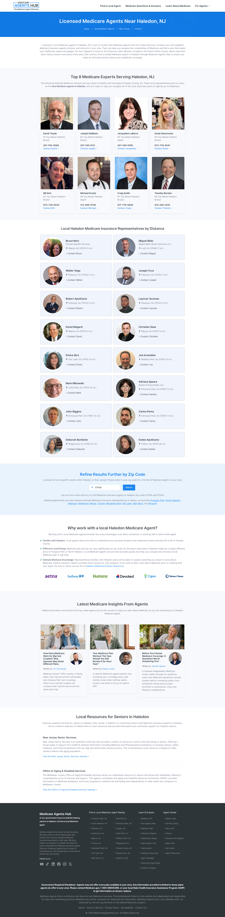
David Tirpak (50, 133)
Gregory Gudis (108, 669)
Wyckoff (152, 503)
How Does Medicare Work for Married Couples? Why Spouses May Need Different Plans (53, 658)
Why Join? (169, 828)
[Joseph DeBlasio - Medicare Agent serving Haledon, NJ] (94, 113)
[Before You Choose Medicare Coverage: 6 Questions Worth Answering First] (162, 636)
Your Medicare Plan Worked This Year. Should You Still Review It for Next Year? (103, 658)
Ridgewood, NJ (122, 843)
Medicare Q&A (146, 828)
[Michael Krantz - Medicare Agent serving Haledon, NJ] (94, 173)
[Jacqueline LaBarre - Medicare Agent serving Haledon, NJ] (131, 113)
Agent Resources (172, 853)
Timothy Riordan (163, 193)
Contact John (74, 421)
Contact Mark (74, 392)
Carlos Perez (146, 411)
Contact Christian (149, 336)
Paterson (72, 503)
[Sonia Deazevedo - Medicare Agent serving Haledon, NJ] (168, 113)
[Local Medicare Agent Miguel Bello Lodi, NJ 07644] (125, 247)
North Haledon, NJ (99, 823)
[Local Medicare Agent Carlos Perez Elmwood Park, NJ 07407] (125, 416)
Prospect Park (157, 500)
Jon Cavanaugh (59, 669)
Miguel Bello (146, 240)
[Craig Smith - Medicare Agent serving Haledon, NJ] (131, 173)
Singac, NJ (121, 828)
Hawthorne (83, 503)
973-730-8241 (162, 145)
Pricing (168, 833)
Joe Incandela (147, 355)
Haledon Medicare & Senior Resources (105, 566)
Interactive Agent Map (150, 863)
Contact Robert (75, 308)
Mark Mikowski (75, 383)
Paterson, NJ (96, 828)
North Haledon (173, 500)
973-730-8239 (51, 205)
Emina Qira (72, 355)
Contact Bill (49, 208)
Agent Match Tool (148, 843)
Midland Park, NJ (123, 838)
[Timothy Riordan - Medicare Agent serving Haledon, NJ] (168, 173)
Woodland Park (113, 503)
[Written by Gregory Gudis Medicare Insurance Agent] (125, 658)
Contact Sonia (162, 148)
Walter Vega (73, 270)
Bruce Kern (72, 240)
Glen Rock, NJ (97, 858)
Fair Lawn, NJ (97, 853)
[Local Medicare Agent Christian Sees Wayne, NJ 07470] (125, 331)
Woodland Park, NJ (99, 848)
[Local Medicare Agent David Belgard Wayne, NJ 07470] (52, 331)
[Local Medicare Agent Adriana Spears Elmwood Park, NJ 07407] (125, 388)
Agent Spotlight (147, 858)
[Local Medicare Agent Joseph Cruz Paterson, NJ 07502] (125, 275)
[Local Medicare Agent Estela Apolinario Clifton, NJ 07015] (125, 444)
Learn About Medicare (178, 6)
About (82, 907)
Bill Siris (47, 193)
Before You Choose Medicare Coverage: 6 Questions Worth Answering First (154, 657)
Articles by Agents (148, 833)
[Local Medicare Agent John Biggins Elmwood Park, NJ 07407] (52, 416)
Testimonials (145, 848)
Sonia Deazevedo (164, 133)
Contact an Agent (148, 868)
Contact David (50, 148)
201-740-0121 (87, 145)
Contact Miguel (148, 253)
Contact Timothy (163, 208)
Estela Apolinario (149, 439)
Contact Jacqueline (126, 148)
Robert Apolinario (76, 298)
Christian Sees (147, 326)
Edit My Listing (171, 823)
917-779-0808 (125, 205)
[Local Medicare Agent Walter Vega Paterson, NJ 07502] (52, 275)
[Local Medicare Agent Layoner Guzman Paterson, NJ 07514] (125, 303)
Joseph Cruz (146, 270)
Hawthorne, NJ (97, 833)
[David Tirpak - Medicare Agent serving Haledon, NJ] (57, 113)
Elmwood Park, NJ (124, 823)
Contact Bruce (75, 253)
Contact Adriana (148, 394)
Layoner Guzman (149, 298)
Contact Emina (75, 364)
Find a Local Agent (110, 6)
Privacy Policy (112, 907)
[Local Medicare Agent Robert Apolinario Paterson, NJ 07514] (52, 303)
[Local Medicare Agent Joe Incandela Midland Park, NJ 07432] (125, 359)
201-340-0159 (125, 145)
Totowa (101, 503)
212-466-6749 (88, 205)
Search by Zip (122, 858)
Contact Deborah (76, 449)
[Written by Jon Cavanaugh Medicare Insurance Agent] (76, 658)
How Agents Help (148, 823)
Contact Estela (147, 449)
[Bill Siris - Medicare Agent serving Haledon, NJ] (57, 173)
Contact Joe (146, 364)
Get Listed (169, 848)
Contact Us (140, 907)
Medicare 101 (146, 818)
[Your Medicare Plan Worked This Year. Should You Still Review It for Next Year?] (112, 636)
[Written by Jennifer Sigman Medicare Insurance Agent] (175, 658)
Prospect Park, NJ (99, 818)
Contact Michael (88, 208)
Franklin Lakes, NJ (124, 848)
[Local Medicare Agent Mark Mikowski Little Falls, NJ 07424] (52, 388)
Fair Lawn (127, 503)
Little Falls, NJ (122, 833)
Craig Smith (123, 193)
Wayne (93, 503)
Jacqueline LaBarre (127, 133)
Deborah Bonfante (77, 439)
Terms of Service (94, 907)
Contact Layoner (148, 308)
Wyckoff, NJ (121, 818)
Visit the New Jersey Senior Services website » (66, 756)
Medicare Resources (149, 853)
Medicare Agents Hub (55, 814)
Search (129, 487)
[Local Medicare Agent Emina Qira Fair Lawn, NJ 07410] (52, 359)
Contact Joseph (88, 148)
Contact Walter (75, 280)
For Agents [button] (201, 6)
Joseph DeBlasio (89, 133)
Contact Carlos (147, 421)
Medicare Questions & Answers (143, 6)
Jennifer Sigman (158, 666)
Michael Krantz (88, 193)
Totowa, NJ (96, 843)
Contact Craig (124, 208)
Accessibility (127, 907)
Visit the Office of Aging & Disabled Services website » (70, 789)
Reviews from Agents (174, 838)
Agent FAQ (170, 843)
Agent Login (170, 818)
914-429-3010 (162, 205)
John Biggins (73, 411)
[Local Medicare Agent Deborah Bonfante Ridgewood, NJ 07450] (52, 444)
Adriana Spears (148, 381)
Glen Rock (138, 503)
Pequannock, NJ (123, 853)
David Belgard (74, 326)
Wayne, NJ (96, 838)
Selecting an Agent (148, 838)
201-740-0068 (51, 145)
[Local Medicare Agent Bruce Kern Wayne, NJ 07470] (52, 247)
